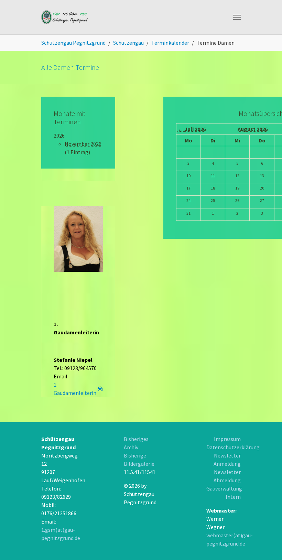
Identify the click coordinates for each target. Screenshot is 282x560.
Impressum (227, 438)
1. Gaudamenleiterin (75, 388)
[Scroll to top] (249, 527)
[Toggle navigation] (237, 17)
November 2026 (83, 143)
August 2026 (253, 129)
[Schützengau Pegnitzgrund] (64, 17)
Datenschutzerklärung (233, 447)
